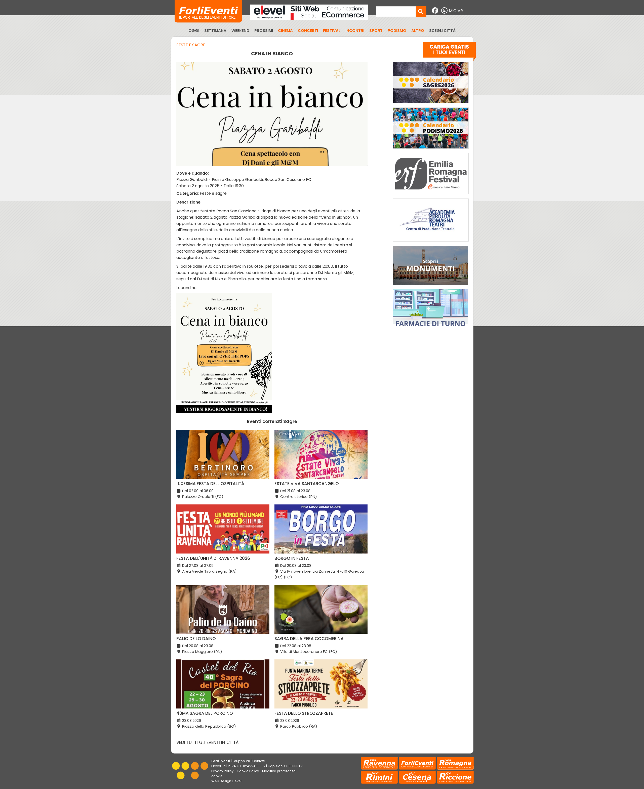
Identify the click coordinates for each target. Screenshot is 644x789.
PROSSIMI (263, 30)
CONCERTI (308, 30)
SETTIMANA (215, 30)
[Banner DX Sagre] (431, 104)
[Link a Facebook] (435, 11)
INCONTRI (354, 30)
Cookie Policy (248, 771)
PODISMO (397, 30)
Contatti (258, 761)
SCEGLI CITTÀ (442, 30)
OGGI (193, 30)
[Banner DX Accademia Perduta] (431, 243)
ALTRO (417, 30)
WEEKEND (240, 30)
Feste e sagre (190, 45)
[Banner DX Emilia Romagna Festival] (431, 195)
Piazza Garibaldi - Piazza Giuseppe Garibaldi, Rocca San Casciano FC (243, 179)
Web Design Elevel (226, 781)
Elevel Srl (218, 766)
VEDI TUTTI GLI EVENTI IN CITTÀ (207, 742)
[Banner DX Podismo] (431, 150)
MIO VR (456, 11)
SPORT (376, 30)
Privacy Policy (222, 771)
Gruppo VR (241, 761)
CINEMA (285, 30)
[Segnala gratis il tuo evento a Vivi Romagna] (449, 52)
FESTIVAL (331, 30)
